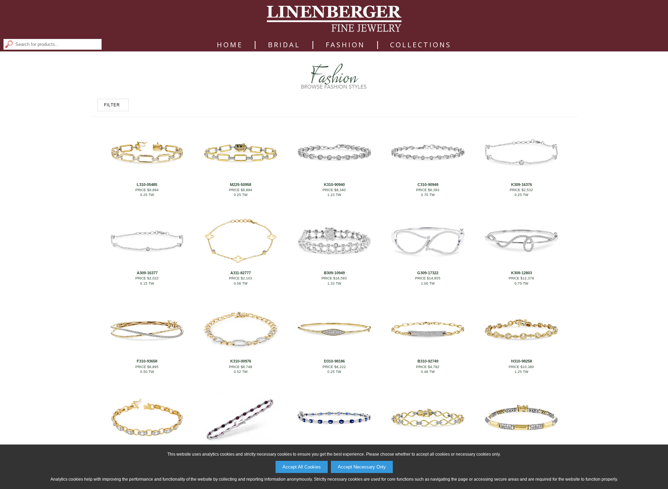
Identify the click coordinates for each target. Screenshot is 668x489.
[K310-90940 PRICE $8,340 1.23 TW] (334, 176)
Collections (420, 44)
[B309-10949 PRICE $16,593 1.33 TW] (334, 265)
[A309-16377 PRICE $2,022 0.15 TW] (147, 265)
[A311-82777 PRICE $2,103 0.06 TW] (240, 265)
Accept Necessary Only (362, 467)
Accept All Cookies (302, 467)
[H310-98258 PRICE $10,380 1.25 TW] (521, 353)
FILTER (112, 105)
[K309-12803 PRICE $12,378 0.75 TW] (521, 265)
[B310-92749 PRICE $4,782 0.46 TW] (427, 353)
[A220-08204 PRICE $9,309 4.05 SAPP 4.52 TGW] (334, 442)
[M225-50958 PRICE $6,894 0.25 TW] (240, 176)
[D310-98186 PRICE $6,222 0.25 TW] (334, 353)
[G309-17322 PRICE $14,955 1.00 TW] (427, 265)
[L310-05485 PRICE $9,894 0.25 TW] (147, 176)
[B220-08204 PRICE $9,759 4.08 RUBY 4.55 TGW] (240, 442)
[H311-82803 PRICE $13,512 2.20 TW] (147, 442)
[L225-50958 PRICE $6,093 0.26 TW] (427, 442)
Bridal (284, 44)
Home (230, 44)
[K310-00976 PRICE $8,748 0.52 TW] (240, 353)
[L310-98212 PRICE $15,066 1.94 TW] (521, 442)
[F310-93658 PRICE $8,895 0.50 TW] (147, 353)
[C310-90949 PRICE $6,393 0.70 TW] (427, 176)
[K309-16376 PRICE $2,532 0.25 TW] (521, 176)
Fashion (345, 44)
